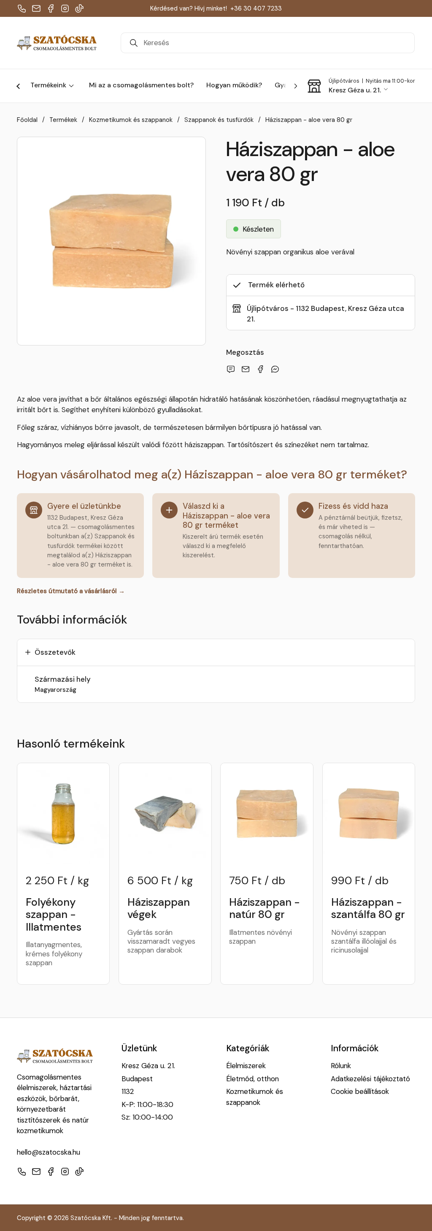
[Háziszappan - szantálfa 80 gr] (369, 813)
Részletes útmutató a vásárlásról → (71, 591)
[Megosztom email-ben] (232, 369)
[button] (360, 86)
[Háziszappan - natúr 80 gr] (267, 813)
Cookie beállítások (360, 1091)
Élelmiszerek (246, 1065)
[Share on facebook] (262, 369)
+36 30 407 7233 (256, 8)
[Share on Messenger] (276, 369)
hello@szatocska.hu (48, 1152)
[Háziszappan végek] (165, 813)
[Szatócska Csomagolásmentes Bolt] (57, 43)
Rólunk (341, 1065)
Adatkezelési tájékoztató (370, 1078)
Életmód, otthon (252, 1078)
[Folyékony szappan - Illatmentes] (63, 813)
